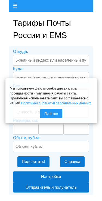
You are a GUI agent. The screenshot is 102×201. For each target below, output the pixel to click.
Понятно (51, 114)
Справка (72, 161)
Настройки (51, 176)
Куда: (18, 68)
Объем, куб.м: (26, 137)
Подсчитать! (33, 161)
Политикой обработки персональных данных (56, 103)
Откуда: (20, 51)
